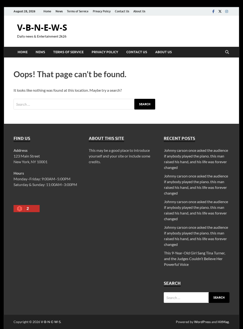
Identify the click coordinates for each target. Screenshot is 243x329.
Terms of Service (78, 11)
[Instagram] (226, 11)
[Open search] (227, 52)
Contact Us (122, 11)
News (59, 11)
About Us (139, 11)
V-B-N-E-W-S (42, 27)
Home (47, 11)
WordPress (202, 322)
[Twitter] (220, 11)
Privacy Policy (102, 11)
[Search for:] (84, 104)
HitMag (223, 322)
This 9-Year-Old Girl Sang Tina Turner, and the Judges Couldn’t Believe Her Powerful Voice (194, 259)
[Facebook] (213, 11)
